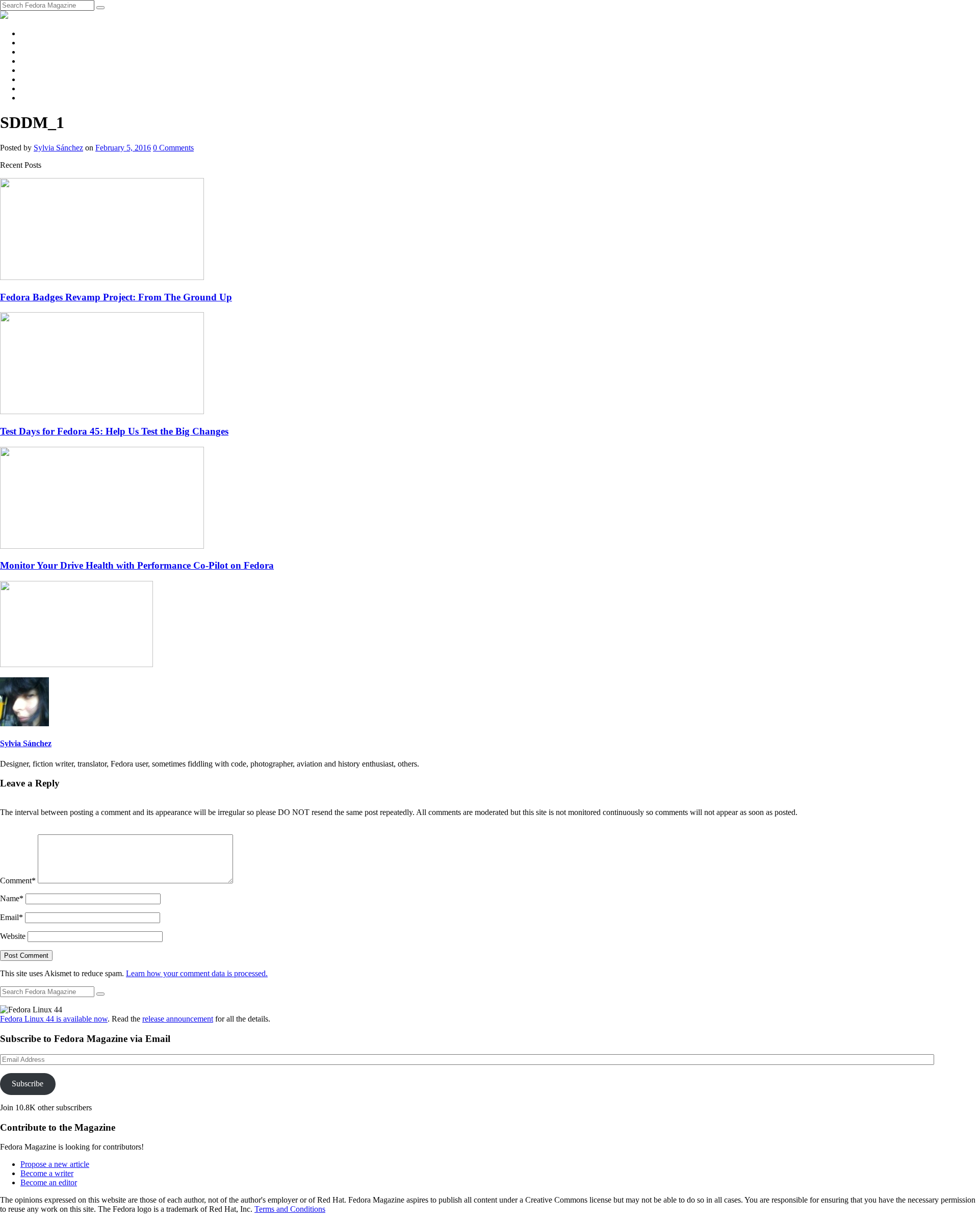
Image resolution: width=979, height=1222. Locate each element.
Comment (18, 880)
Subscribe (27, 1083)
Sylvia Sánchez (58, 147)
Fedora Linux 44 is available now (54, 1018)
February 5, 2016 (123, 147)
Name (11, 898)
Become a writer (46, 1173)
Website (12, 936)
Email (11, 917)
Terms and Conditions (289, 1209)
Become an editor (48, 1182)
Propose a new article (54, 1164)
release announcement (177, 1018)
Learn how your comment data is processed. (197, 973)
